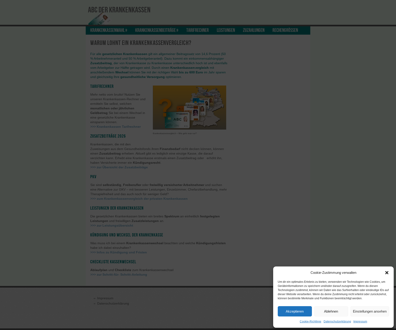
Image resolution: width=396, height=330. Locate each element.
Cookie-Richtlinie (310, 321)
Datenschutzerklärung (337, 321)
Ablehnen (331, 311)
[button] (387, 272)
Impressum (360, 321)
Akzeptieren (295, 311)
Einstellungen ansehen (370, 311)
